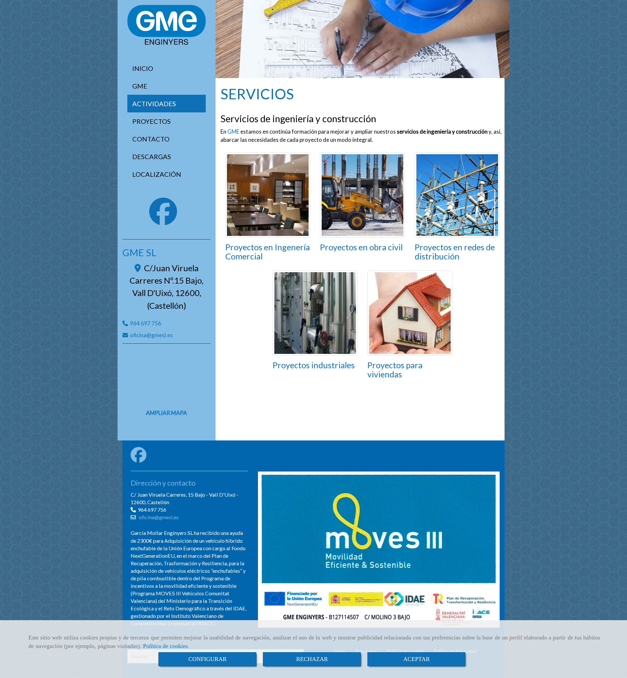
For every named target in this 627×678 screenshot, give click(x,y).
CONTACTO (150, 139)
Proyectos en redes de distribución (455, 251)
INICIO (142, 68)
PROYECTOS (151, 121)
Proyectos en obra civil (361, 247)
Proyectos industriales (314, 365)
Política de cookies (165, 646)
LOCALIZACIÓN (156, 174)
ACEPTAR (416, 659)
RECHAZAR (312, 659)
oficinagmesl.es (151, 335)
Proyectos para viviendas (395, 369)
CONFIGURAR (207, 659)
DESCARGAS (151, 156)
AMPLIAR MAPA (166, 412)
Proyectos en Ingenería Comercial (267, 251)
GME (139, 86)
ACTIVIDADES (154, 103)
